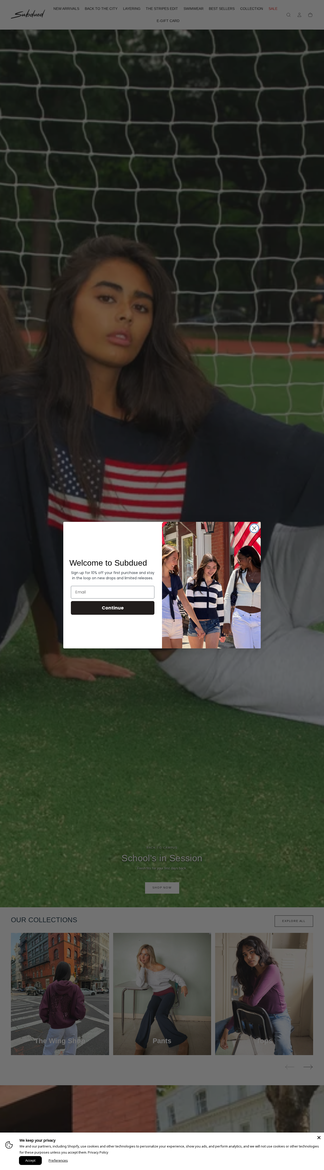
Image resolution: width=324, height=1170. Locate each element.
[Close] (318, 1137)
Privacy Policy (98, 1152)
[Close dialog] (254, 528)
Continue (113, 608)
